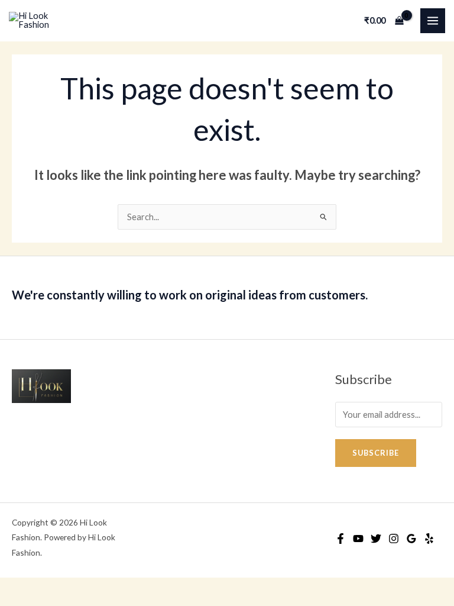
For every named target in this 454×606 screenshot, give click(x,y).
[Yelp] (429, 538)
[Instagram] (393, 538)
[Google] (411, 538)
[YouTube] (358, 538)
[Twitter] (376, 538)
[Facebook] (340, 538)
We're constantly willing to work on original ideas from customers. (190, 295)
